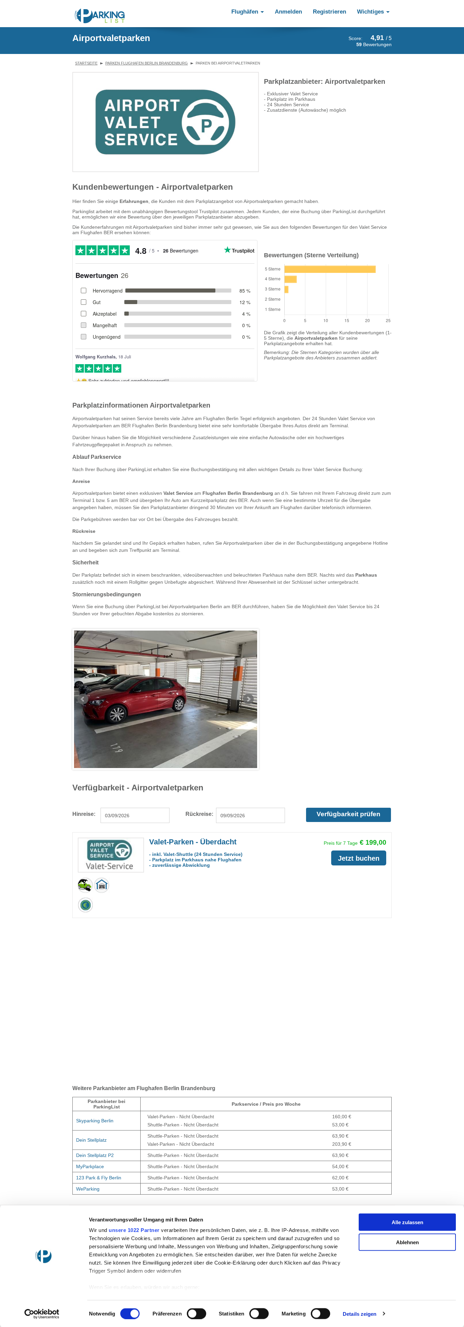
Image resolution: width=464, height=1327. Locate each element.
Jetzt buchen (358, 858)
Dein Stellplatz (91, 1140)
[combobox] (135, 815)
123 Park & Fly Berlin (98, 1177)
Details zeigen (359, 1313)
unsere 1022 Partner (134, 1230)
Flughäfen (245, 11)
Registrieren (329, 11)
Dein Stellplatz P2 (95, 1155)
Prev (82, 699)
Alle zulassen (407, 1222)
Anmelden (288, 11)
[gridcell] (107, 1120)
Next (248, 699)
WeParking (88, 1189)
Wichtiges (371, 11)
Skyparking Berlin (94, 1120)
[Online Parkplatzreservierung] (100, 16)
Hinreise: (83, 814)
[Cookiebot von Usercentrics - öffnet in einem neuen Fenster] (44, 1314)
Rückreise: (199, 814)
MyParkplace (90, 1166)
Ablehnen (407, 1242)
